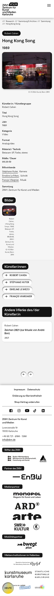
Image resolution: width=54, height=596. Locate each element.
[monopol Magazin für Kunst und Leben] (27, 495)
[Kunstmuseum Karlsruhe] (18, 574)
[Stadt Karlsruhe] (43, 458)
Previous (23, 374)
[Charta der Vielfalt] (19, 587)
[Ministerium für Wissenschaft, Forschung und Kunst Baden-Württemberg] (21, 458)
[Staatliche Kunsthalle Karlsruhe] (42, 574)
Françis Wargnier (10, 180)
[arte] (27, 516)
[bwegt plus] (27, 545)
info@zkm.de (8, 439)
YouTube (27, 411)
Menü (49, 5)
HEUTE (8, 588)
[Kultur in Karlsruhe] (36, 526)
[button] (27, 70)
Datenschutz (33, 389)
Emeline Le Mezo (10, 175)
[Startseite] (12, 9)
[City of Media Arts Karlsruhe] (40, 587)
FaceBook (11, 411)
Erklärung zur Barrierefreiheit (27, 395)
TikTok (35, 411)
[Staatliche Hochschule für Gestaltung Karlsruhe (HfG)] (27, 564)
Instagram (19, 411)
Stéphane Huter (10, 171)
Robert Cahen (18, 275)
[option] (10, 231)
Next (30, 374)
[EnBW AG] (27, 476)
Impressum (19, 389)
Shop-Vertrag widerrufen (27, 402)
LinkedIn (43, 411)
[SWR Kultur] (21, 526)
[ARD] (27, 505)
